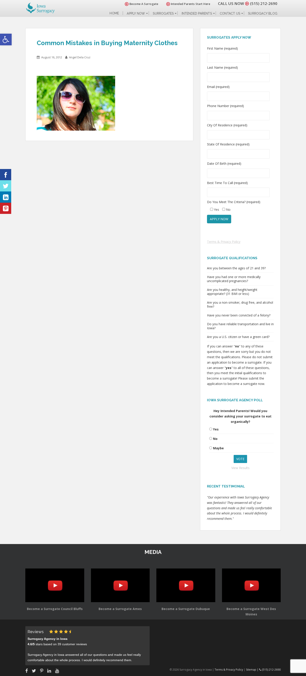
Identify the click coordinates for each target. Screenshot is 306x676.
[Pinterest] (5, 208)
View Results (240, 468)
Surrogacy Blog (262, 13)
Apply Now (136, 13)
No (215, 439)
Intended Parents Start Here (190, 4)
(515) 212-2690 (263, 3)
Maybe (218, 448)
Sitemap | (252, 670)
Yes (216, 429)
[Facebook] (5, 174)
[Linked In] (5, 197)
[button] (6, 39)
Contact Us (230, 13)
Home (114, 13)
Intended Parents (197, 13)
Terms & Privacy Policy (223, 241)
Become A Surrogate (143, 4)
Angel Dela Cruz (80, 57)
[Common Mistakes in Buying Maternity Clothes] (76, 103)
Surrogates (163, 13)
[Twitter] (5, 185)
